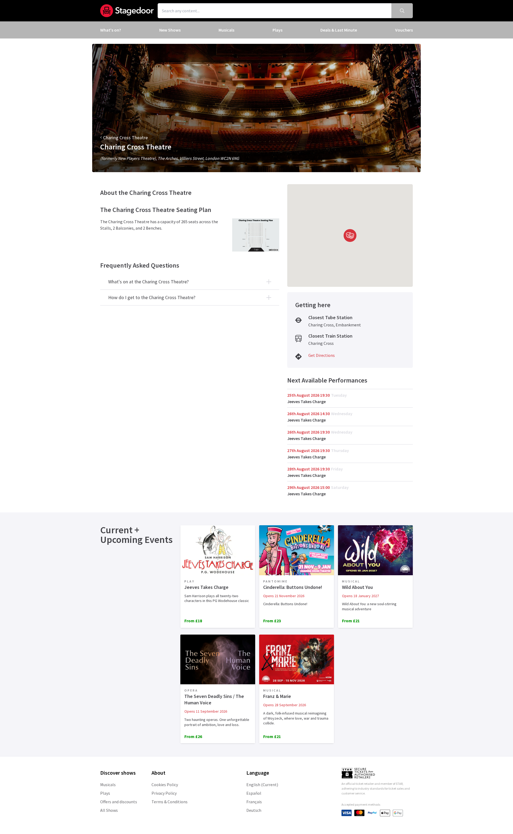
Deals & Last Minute (338, 30)
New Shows (170, 30)
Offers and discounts (118, 801)
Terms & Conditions (169, 801)
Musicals (226, 30)
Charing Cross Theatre (125, 137)
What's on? (110, 30)
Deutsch (253, 810)
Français (254, 801)
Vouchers (404, 30)
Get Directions (321, 355)
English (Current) (262, 784)
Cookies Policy (164, 784)
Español (253, 793)
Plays (277, 30)
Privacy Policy (164, 793)
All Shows (109, 810)
